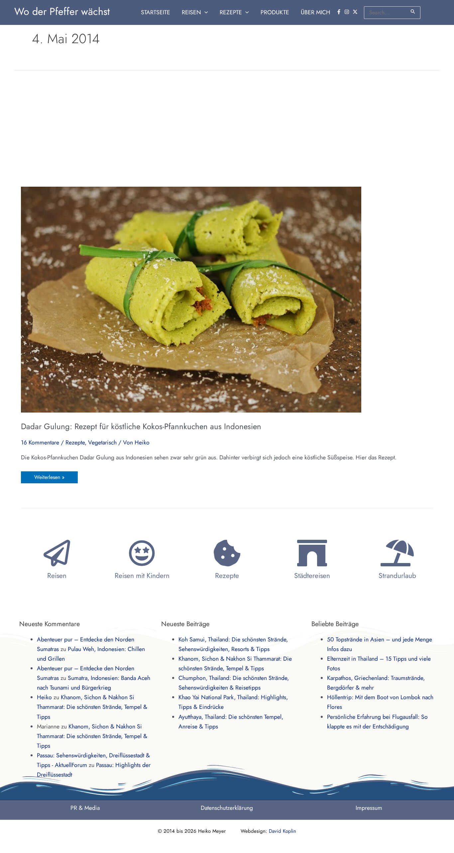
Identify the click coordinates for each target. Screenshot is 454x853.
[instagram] (347, 11)
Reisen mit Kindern (142, 576)
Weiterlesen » (49, 476)
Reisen (56, 576)
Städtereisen (312, 576)
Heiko (44, 697)
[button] (204, 12)
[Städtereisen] (312, 553)
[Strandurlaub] (397, 553)
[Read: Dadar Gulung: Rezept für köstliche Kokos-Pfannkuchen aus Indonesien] (191, 299)
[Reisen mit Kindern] (142, 553)
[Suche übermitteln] (413, 11)
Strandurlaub (397, 576)
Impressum (369, 808)
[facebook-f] (339, 11)
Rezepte (75, 442)
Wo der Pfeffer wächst (62, 11)
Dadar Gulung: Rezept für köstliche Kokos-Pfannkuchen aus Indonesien (141, 426)
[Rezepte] (227, 553)
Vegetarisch (102, 442)
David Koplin (282, 831)
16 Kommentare (40, 442)
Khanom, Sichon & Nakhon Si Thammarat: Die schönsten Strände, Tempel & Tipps (92, 707)
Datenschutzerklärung (227, 808)
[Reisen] (57, 553)
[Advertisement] (227, 128)
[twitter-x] (356, 11)
